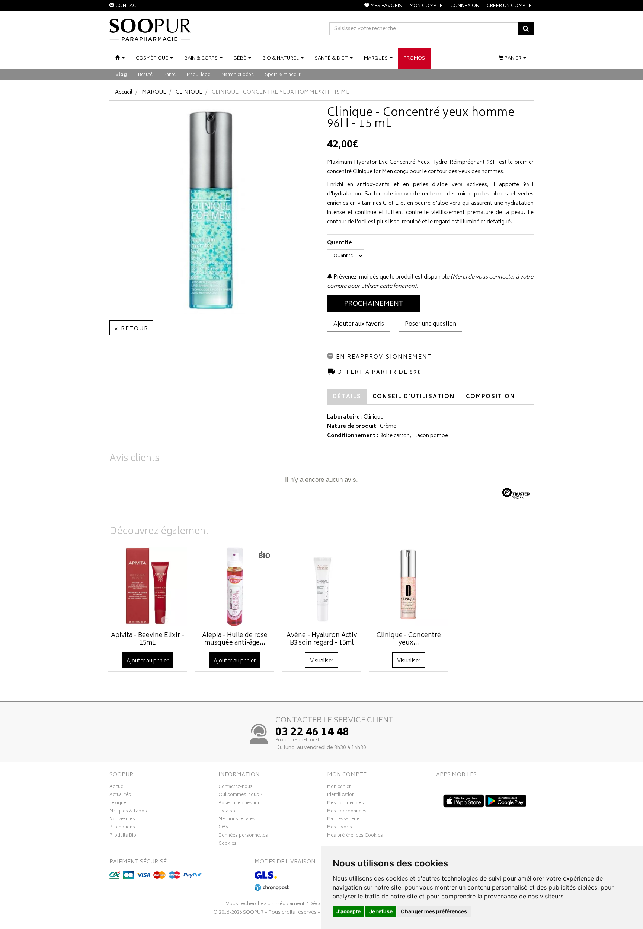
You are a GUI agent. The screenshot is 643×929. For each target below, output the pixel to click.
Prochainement (373, 304)
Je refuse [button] (381, 911)
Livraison (228, 812)
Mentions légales (236, 820)
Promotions (122, 828)
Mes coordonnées (347, 812)
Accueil (123, 92)
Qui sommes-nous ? (240, 795)
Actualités (120, 795)
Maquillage (198, 75)
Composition (490, 396)
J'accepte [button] (348, 911)
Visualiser (321, 661)
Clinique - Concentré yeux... (409, 639)
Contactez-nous (235, 787)
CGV (223, 828)
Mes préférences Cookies (355, 836)
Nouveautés (122, 820)
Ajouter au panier (148, 661)
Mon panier (339, 787)
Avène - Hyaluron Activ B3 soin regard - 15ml (322, 639)
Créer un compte (509, 6)
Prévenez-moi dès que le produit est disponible (391, 277)
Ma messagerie (343, 820)
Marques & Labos (128, 812)
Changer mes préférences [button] (434, 911)
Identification (341, 795)
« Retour (131, 329)
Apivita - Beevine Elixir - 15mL (147, 639)
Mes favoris (339, 828)
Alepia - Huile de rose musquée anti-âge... (235, 639)
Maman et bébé (237, 75)
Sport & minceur (283, 75)
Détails (347, 396)
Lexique (117, 804)
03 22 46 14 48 (312, 733)
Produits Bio (122, 836)
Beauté (145, 75)
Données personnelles (243, 836)
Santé (170, 75)
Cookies (227, 844)
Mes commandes (345, 804)
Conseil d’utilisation (413, 396)
